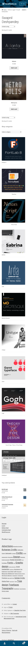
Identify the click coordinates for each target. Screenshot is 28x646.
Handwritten (5, 569)
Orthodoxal (20, 575)
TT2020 (10, 607)
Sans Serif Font (10, 578)
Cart (22, 642)
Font (23, 559)
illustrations (17, 569)
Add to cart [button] (14, 68)
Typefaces (14, 584)
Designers (22, 557)
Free (14, 563)
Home (5, 9)
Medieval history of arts (20, 573)
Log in (3, 526)
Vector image (5, 591)
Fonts (10, 562)
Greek (18, 567)
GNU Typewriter (14, 613)
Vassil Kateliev (23, 588)
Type (16, 581)
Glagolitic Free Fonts (20, 610)
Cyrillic (19, 553)
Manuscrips (5, 573)
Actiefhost (11, 640)
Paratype (4, 578)
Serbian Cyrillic (19, 578)
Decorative (10, 557)
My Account (4, 643)
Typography (7, 588)
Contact (15, 604)
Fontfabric (4, 563)
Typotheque (16, 588)
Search (14, 643)
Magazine (19, 571)
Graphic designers (12, 566)
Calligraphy (8, 553)
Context (14, 553)
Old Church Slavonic (7, 575)
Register (4, 523)
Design (16, 556)
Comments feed (6, 530)
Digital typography (6, 559)
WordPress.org (6, 532)
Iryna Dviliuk (10, 571)
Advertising (7, 546)
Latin (15, 571)
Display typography (15, 560)
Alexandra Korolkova (17, 546)
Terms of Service (6, 630)
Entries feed (5, 528)
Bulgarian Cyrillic (9, 549)
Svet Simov (12, 581)
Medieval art (11, 573)
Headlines (12, 569)
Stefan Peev (5, 581)
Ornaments (14, 575)
